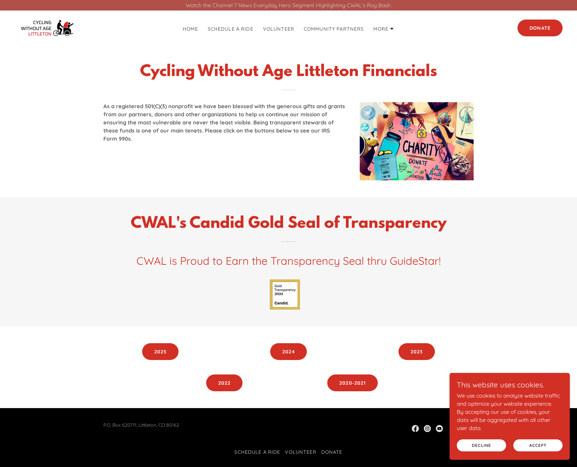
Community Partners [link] (334, 29)
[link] (45, 27)
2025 (160, 352)
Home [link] (190, 29)
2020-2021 (352, 383)
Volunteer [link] (278, 29)
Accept (538, 445)
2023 (417, 352)
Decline (481, 445)
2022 (224, 383)
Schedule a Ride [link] (230, 29)
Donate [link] (332, 452)
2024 (288, 352)
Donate (540, 28)
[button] (383, 28)
